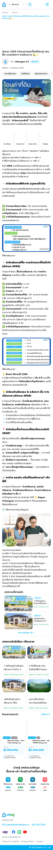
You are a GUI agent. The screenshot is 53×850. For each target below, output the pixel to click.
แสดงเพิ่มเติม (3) (25, 632)
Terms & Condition (10, 841)
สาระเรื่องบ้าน (10, 73)
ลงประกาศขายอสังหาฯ (11, 837)
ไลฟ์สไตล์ (25, 73)
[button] (30, 4)
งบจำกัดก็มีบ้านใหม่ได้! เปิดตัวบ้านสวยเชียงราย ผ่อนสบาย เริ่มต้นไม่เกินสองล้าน (24, 571)
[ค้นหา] (30, 4)
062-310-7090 (38, 824)
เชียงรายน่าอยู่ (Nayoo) (16, 509)
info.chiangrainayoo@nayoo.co (15, 824)
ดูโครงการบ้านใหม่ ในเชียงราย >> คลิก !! (21, 157)
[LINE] (19, 832)
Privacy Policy (28, 841)
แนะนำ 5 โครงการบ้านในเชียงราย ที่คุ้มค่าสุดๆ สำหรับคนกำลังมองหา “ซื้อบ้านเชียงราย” (23, 565)
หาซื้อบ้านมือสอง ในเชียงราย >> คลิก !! (20, 161)
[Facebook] (14, 832)
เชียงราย (15, 4)
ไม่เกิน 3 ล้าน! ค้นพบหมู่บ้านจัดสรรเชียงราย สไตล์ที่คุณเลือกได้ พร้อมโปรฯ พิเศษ (26, 578)
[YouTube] (25, 832)
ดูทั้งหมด (45, 714)
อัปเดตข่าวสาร (41, 73)
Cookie (39, 841)
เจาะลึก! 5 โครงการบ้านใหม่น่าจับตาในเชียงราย (24, 553)
